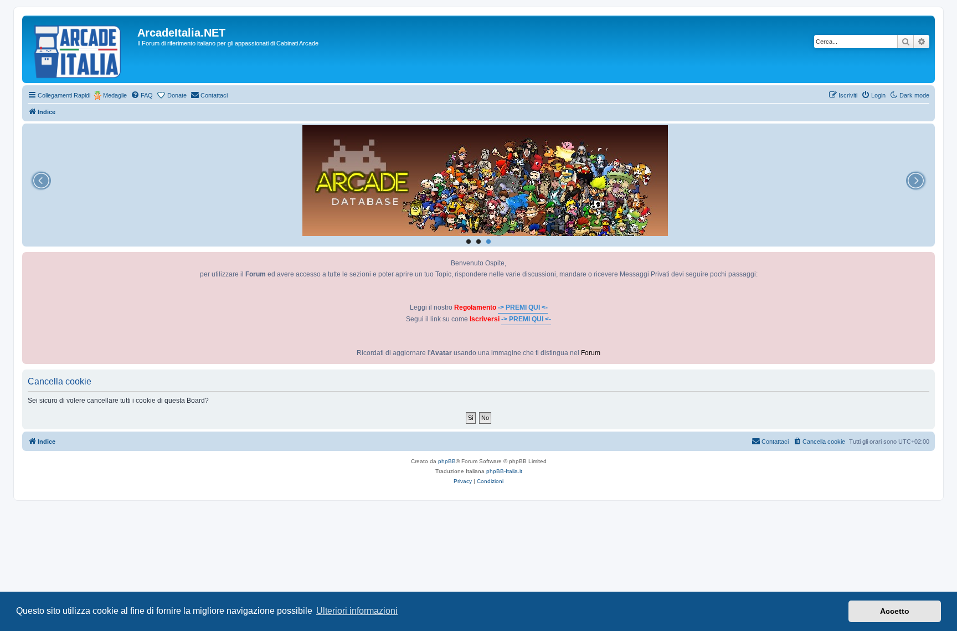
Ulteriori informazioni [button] (357, 610)
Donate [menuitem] (177, 95)
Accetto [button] (894, 611)
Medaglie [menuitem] (115, 95)
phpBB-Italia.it (504, 471)
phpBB (447, 461)
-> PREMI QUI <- (523, 307)
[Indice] (81, 49)
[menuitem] (142, 95)
